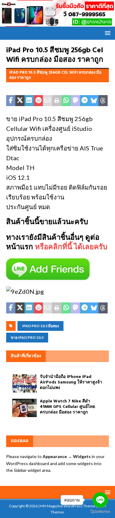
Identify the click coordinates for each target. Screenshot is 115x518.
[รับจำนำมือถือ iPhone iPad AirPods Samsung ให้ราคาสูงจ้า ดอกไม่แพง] (24, 383)
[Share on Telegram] (84, 100)
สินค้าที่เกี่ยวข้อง (26, 356)
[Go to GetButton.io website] (100, 512)
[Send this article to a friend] (47, 100)
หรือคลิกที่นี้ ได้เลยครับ (71, 247)
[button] (106, 33)
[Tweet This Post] (20, 100)
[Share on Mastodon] (75, 100)
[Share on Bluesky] (93, 100)
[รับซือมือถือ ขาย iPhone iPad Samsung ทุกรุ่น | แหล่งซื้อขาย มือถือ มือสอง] (57, 22)
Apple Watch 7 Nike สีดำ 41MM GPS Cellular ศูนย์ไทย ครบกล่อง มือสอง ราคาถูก (67, 407)
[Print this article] (56, 100)
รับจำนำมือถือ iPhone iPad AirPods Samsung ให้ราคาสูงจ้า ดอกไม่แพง (71, 382)
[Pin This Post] (38, 100)
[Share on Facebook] (10, 100)
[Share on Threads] (103, 100)
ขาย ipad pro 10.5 (27, 337)
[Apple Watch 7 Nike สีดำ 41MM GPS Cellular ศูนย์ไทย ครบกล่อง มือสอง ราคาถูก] (24, 408)
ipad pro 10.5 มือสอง (40, 326)
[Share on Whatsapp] (66, 100)
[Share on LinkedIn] (29, 100)
